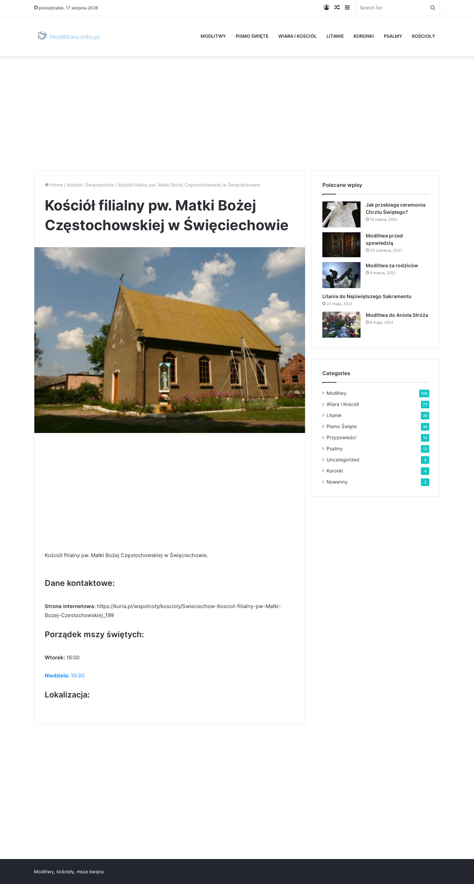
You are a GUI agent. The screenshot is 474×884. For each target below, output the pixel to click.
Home (56, 185)
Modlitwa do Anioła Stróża (397, 315)
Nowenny (337, 482)
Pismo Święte (252, 36)
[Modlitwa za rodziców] (341, 275)
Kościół (74, 185)
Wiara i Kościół (297, 36)
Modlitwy (213, 36)
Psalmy (393, 36)
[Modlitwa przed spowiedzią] (341, 245)
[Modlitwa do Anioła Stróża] (341, 325)
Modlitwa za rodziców (392, 265)
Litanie (335, 36)
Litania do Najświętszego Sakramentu (367, 296)
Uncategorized (343, 459)
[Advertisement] (237, 111)
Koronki (364, 36)
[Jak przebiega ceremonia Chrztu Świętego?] (341, 214)
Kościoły (423, 36)
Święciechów (100, 185)
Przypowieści (341, 437)
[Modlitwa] (68, 36)
